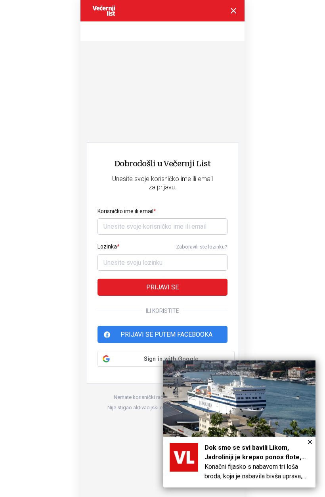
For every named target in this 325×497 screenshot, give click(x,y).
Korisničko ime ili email (125, 211)
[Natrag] (233, 10)
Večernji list (104, 10)
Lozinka (107, 246)
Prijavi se (162, 287)
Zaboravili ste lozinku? (202, 247)
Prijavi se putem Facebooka (166, 334)
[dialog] (239, 423)
